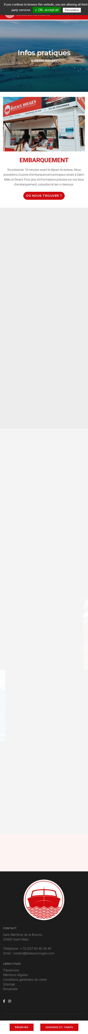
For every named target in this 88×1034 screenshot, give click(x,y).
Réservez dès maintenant (42, 859)
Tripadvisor (11, 970)
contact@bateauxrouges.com (33, 953)
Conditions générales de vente (25, 980)
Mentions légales (15, 975)
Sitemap (9, 984)
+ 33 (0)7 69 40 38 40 (35, 949)
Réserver (21, 1027)
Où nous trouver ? (44, 195)
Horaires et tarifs (59, 1027)
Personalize (72, 10)
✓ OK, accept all (47, 10)
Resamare (10, 989)
